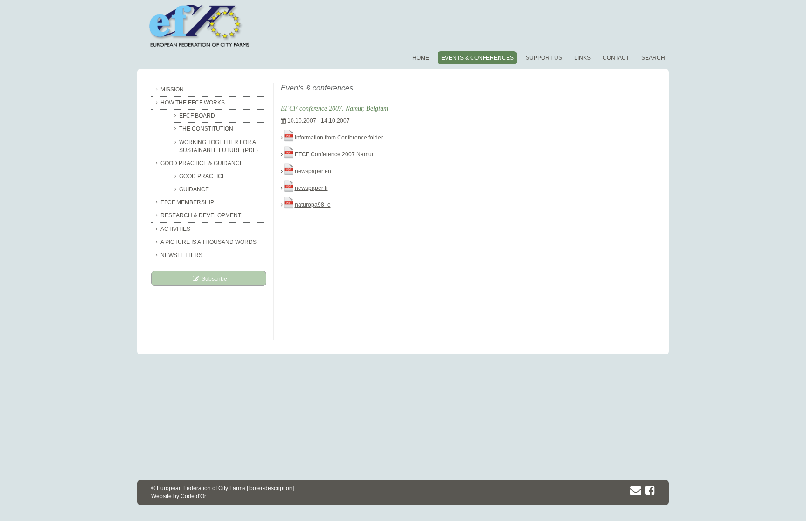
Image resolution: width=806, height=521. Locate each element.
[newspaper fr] (289, 188)
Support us (544, 58)
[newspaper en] (289, 171)
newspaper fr (311, 188)
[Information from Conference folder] (289, 137)
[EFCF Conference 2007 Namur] (289, 154)
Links (582, 58)
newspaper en (313, 171)
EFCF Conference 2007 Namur (334, 154)
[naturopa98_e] (289, 204)
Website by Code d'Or (178, 496)
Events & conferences (477, 58)
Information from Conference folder (339, 137)
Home (420, 58)
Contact (616, 58)
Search (653, 58)
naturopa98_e (313, 204)
